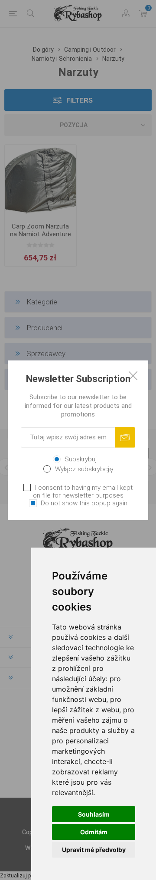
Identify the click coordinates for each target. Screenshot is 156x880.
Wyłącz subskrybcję (84, 469)
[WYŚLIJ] (125, 437)
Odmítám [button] (93, 832)
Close (133, 375)
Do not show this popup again (84, 503)
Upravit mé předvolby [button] (94, 849)
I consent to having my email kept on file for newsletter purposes (83, 491)
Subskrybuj (81, 459)
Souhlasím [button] (94, 814)
